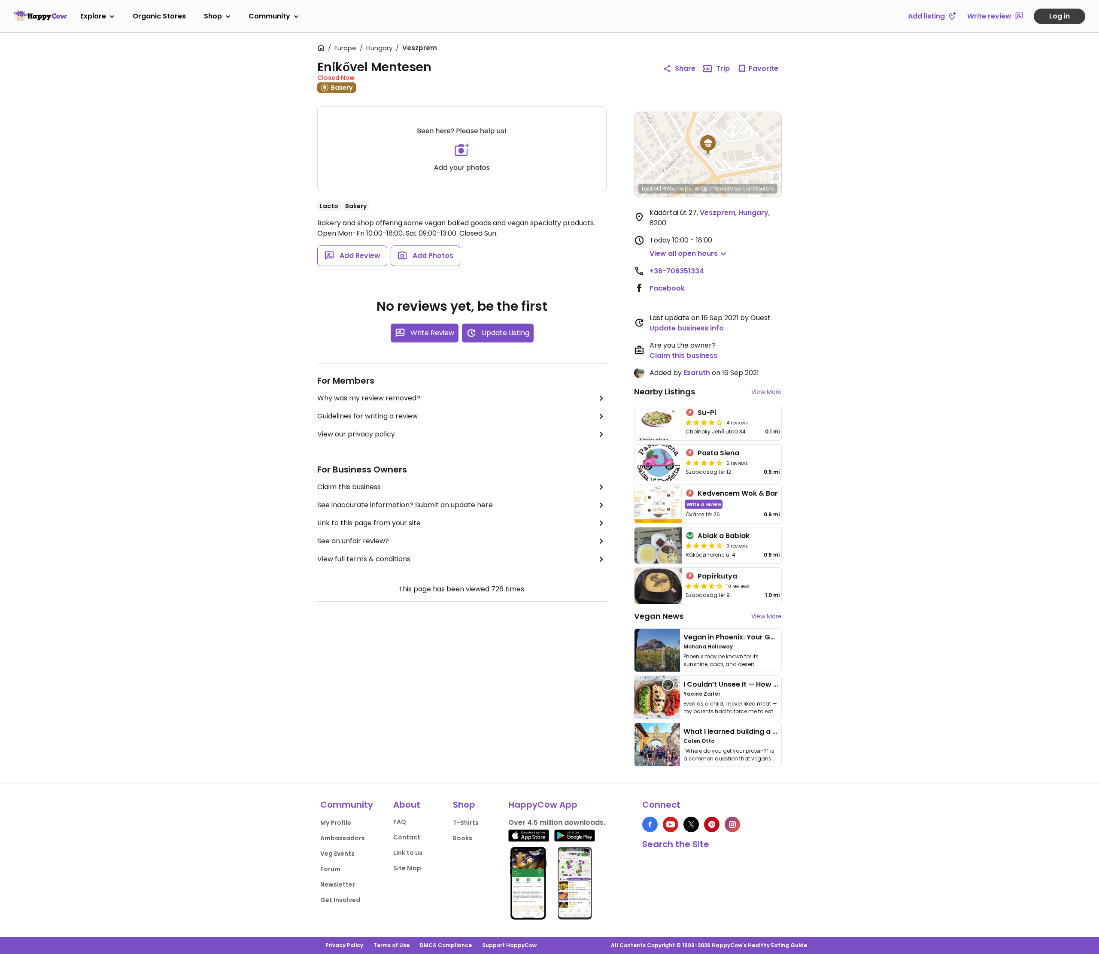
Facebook (667, 288)
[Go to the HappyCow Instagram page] (732, 824)
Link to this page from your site (369, 523)
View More (766, 392)
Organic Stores (159, 16)
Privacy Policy (344, 945)
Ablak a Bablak (724, 536)
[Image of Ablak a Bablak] (658, 545)
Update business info (687, 328)
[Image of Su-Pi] (658, 422)
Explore (93, 16)
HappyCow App (542, 805)
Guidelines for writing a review (367, 416)
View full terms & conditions (363, 559)
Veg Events (337, 853)
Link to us (407, 852)
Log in (1059, 16)
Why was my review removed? (368, 398)
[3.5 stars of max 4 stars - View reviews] (704, 586)
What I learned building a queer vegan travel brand (773, 731)
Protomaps (676, 188)
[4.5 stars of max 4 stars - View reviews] (704, 462)
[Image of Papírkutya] (658, 586)
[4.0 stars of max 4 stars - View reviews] (704, 422)
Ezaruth (696, 373)
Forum (330, 869)
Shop (213, 16)
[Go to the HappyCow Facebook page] (650, 824)
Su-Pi (707, 413)
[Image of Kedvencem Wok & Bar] (658, 504)
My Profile (335, 822)
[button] (708, 145)
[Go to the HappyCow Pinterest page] (712, 824)
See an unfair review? (353, 541)
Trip (723, 68)
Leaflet (650, 188)
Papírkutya (717, 576)
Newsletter (337, 884)
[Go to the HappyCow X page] (691, 824)
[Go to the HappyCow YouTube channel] (670, 824)
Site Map (407, 868)
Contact (406, 837)
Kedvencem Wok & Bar (738, 493)
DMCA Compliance (446, 945)
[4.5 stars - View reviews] (704, 545)
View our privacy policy (356, 434)
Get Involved (340, 900)
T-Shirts (466, 822)
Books (462, 838)
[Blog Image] (657, 650)
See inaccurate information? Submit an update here (405, 505)
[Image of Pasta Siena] (658, 463)
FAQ (399, 822)
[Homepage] (40, 16)
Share (685, 68)
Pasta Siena (718, 453)
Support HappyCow (509, 945)
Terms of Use (391, 945)
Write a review (703, 504)
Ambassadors (342, 838)
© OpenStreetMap (718, 188)
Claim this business (349, 487)
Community (269, 16)
